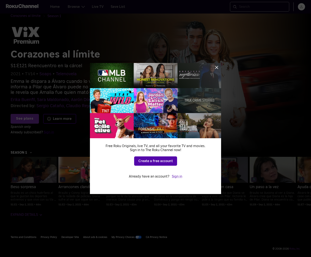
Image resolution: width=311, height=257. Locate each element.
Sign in (177, 176)
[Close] (216, 67)
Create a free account (155, 161)
